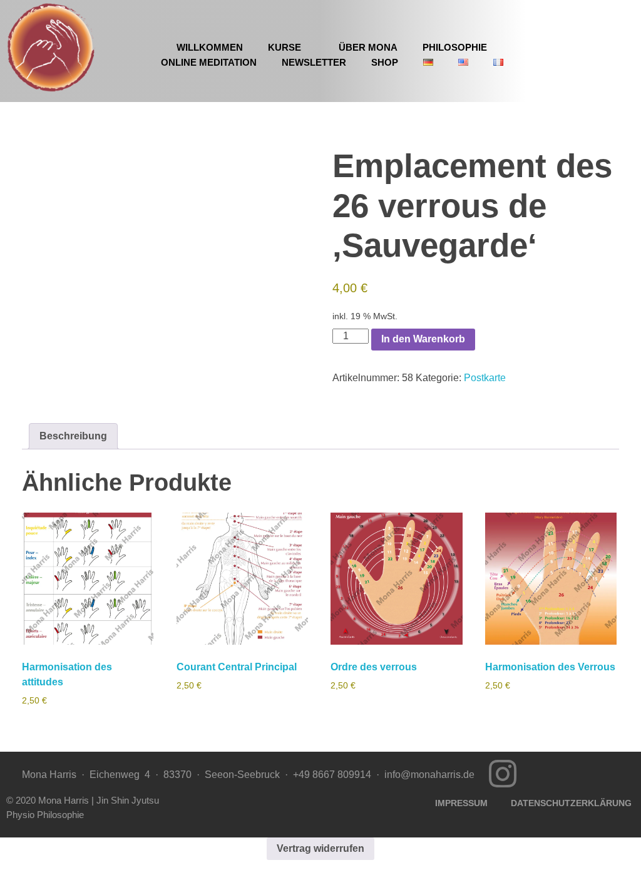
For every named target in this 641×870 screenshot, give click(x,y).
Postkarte (485, 377)
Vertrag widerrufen (320, 848)
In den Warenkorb (423, 339)
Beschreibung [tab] (73, 436)
